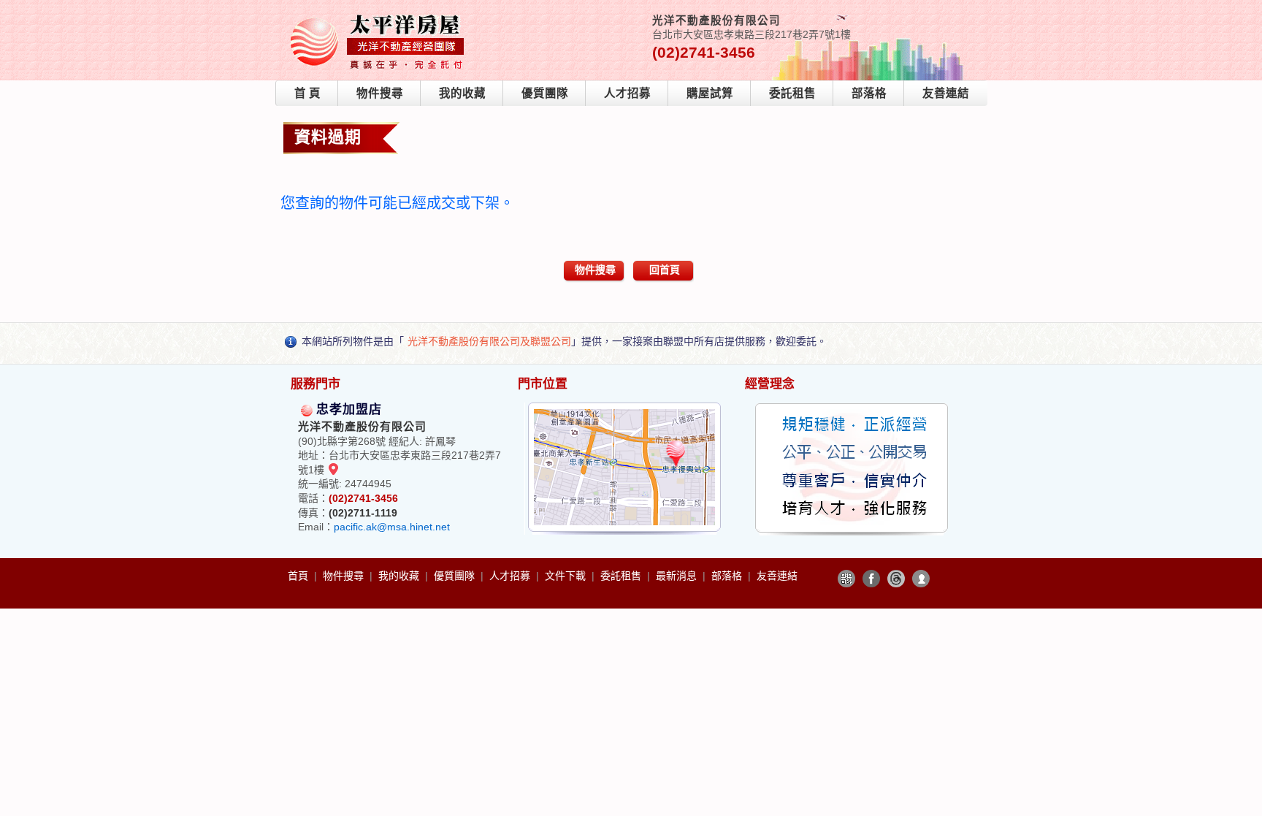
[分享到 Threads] (896, 578)
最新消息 (678, 576)
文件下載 (567, 576)
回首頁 (664, 269)
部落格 (869, 93)
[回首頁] (378, 17)
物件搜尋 (379, 93)
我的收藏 (462, 93)
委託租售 (792, 93)
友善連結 (945, 93)
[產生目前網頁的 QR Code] (846, 578)
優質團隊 (544, 93)
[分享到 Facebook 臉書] (871, 578)
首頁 (299, 576)
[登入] (921, 578)
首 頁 (307, 93)
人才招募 (627, 93)
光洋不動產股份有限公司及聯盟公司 (489, 341)
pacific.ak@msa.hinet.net (392, 527)
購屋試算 (710, 93)
